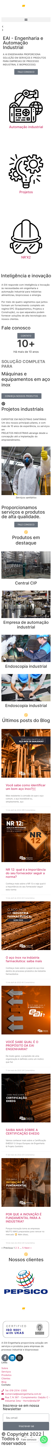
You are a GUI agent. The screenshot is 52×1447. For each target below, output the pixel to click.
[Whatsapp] (44, 1439)
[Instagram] (19, 1357)
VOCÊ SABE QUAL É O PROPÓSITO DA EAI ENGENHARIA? (22, 1045)
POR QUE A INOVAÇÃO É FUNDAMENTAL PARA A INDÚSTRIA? (24, 1218)
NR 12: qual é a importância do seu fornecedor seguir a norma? (26, 873)
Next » (28, 1247)
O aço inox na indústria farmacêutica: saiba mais (24, 959)
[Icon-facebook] (5, 1357)
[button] (26, 19)
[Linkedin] (12, 1357)
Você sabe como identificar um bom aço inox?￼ (25, 787)
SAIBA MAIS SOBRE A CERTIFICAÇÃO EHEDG (22, 1131)
